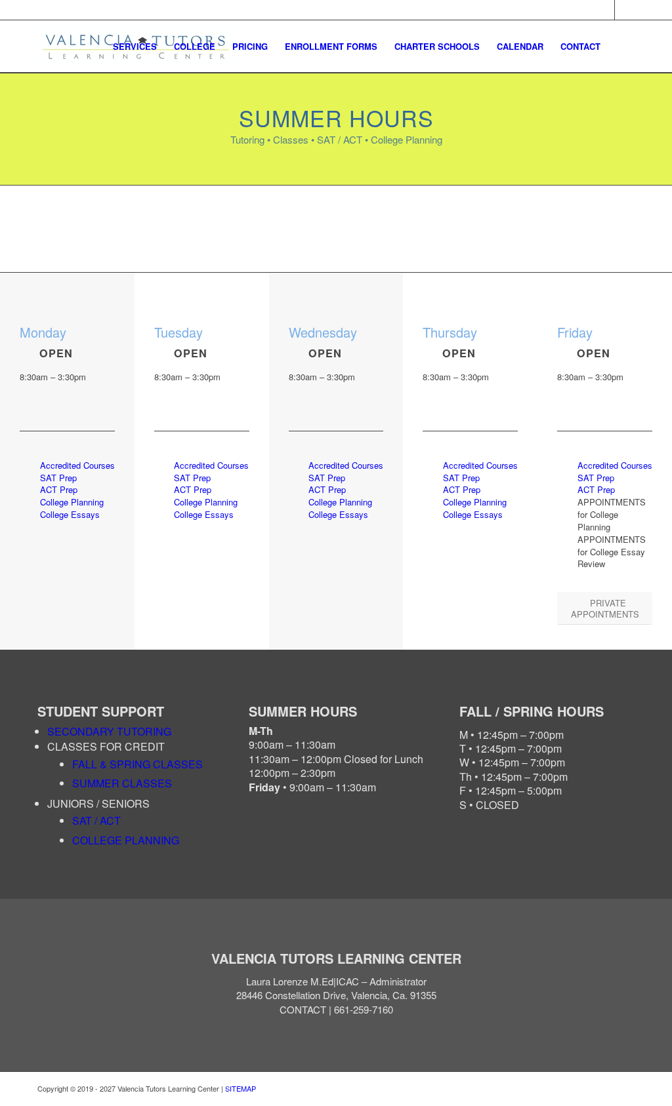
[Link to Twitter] (625, 10)
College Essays (70, 514)
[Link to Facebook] (604, 10)
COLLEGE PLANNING (125, 840)
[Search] (622, 46)
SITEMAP (240, 1088)
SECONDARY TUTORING (109, 731)
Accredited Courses (77, 465)
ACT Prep (58, 489)
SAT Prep (58, 477)
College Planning (72, 502)
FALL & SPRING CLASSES (137, 764)
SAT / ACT (96, 820)
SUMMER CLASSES (122, 783)
